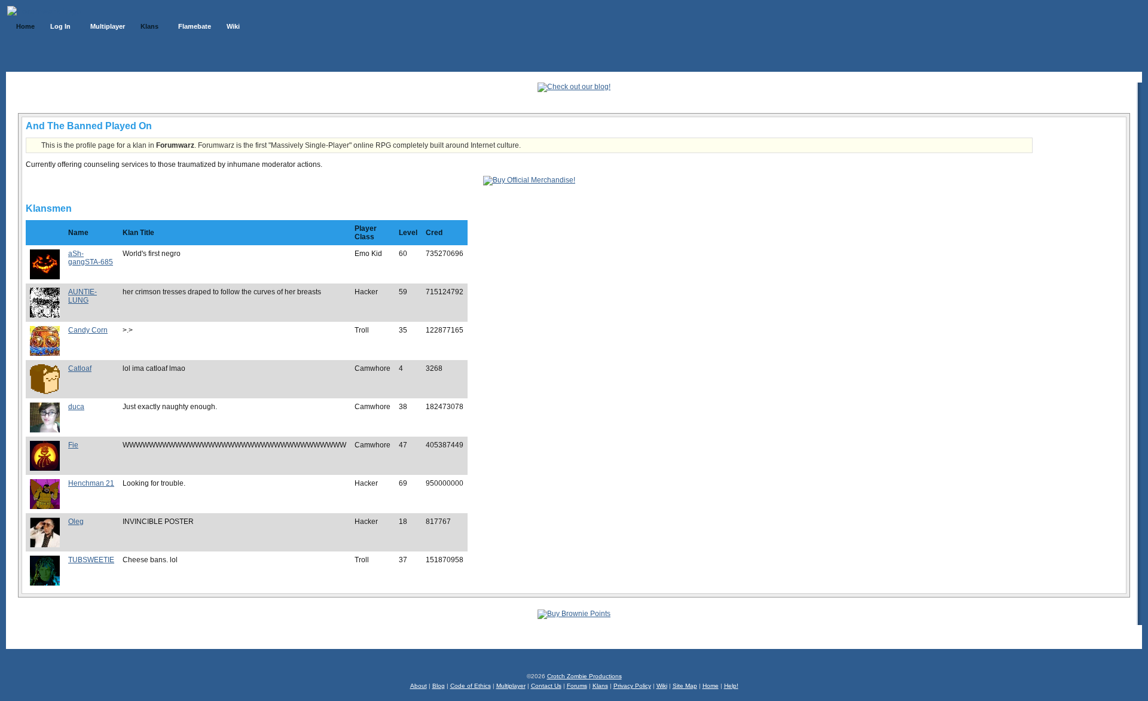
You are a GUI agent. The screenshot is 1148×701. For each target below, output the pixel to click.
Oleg (76, 521)
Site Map (685, 685)
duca (76, 407)
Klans (600, 685)
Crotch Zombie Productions (584, 676)
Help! (731, 685)
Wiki (662, 685)
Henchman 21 (91, 483)
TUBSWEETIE (91, 560)
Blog (438, 685)
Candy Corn (88, 330)
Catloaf (79, 368)
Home (711, 685)
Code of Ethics (470, 685)
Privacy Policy (632, 685)
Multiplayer (511, 685)
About (418, 685)
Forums (577, 685)
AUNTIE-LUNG (82, 296)
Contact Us (546, 685)
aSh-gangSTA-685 (90, 257)
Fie (73, 445)
